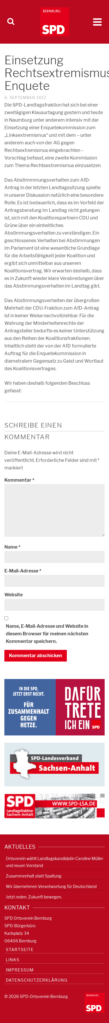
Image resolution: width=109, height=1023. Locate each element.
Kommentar (19, 480)
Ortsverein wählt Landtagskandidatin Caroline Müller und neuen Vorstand (54, 862)
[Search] (10, 22)
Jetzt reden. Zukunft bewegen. (34, 896)
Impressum (20, 969)
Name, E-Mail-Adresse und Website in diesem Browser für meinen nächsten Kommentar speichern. (47, 633)
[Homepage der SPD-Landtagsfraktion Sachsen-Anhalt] (54, 806)
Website (13, 595)
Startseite (20, 949)
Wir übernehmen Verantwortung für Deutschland (51, 886)
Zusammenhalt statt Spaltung (33, 875)
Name (12, 547)
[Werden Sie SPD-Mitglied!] (54, 707)
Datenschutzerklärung (36, 980)
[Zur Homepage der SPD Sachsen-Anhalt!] (54, 764)
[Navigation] (97, 22)
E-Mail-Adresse (22, 571)
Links (12, 959)
